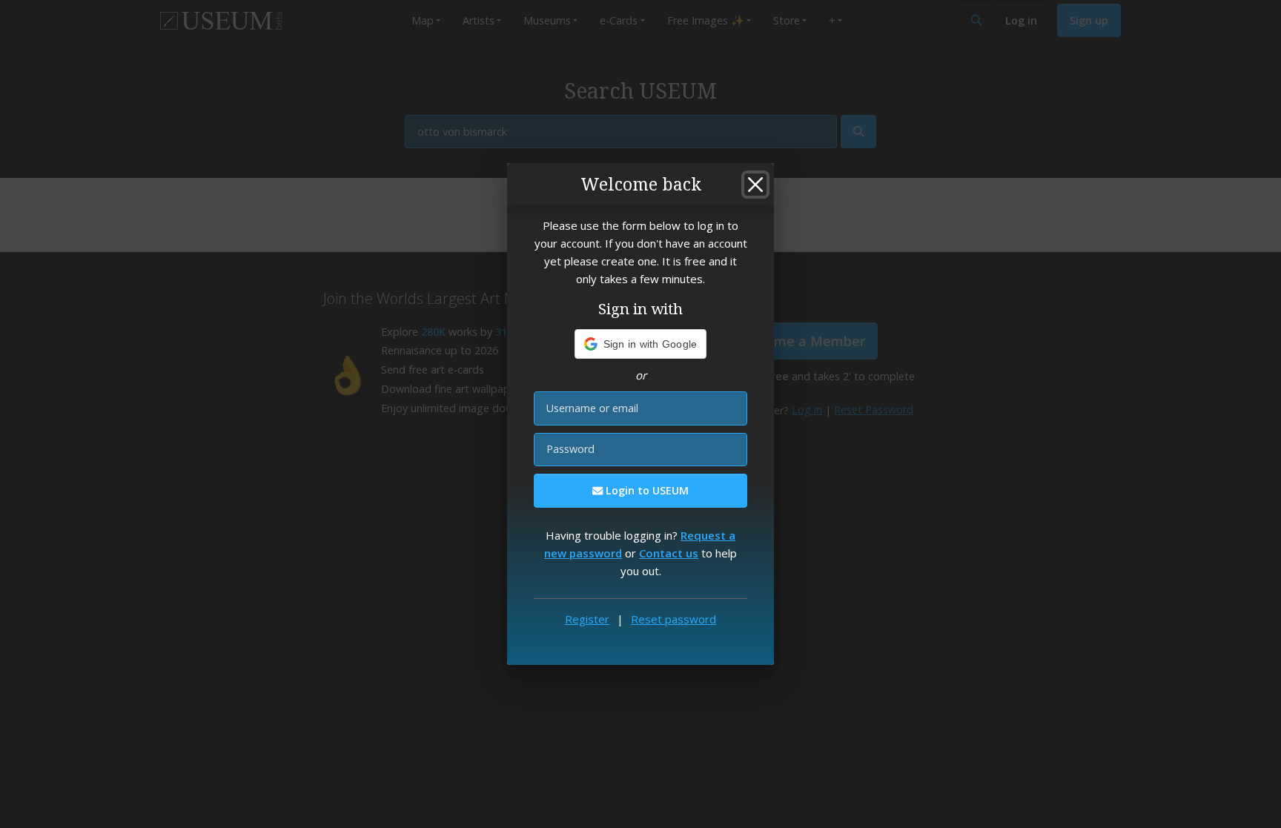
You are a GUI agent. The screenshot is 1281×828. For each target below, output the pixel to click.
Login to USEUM (646, 490)
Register (587, 619)
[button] (641, 344)
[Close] (755, 184)
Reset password (673, 619)
